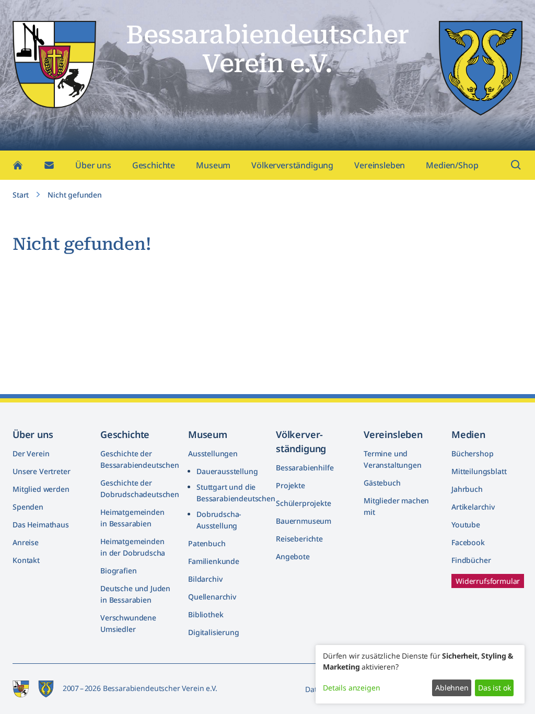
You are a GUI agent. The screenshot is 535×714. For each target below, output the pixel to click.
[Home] (17, 165)
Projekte (290, 485)
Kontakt (26, 560)
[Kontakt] (49, 165)
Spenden (28, 507)
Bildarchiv (205, 579)
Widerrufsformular (488, 581)
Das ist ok (494, 688)
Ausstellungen (213, 453)
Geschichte (153, 165)
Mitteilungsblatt (478, 471)
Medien (468, 434)
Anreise (26, 542)
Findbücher (471, 560)
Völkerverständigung (292, 165)
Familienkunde (213, 561)
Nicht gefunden (75, 195)
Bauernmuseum (303, 521)
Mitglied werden (41, 489)
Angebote (293, 556)
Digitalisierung (213, 632)
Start (21, 195)
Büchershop (472, 453)
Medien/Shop (452, 165)
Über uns (93, 165)
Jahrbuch (467, 489)
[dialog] (420, 674)
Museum (213, 165)
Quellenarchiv (212, 597)
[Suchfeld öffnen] (516, 165)
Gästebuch (382, 483)
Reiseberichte (299, 539)
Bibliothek (205, 614)
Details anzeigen (351, 688)
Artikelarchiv (473, 507)
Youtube (465, 524)
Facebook (468, 542)
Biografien (118, 570)
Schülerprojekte (303, 503)
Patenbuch (207, 543)
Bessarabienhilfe (304, 468)
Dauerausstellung (227, 471)
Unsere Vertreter (41, 471)
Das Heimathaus (41, 524)
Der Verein (31, 453)
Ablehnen (452, 688)
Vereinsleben (379, 165)
